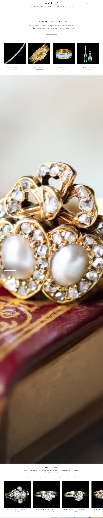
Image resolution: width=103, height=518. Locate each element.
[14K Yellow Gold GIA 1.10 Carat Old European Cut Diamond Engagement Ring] (75, 494)
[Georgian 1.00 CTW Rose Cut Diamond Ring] (17, 494)
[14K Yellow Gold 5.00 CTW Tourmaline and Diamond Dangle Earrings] (88, 53)
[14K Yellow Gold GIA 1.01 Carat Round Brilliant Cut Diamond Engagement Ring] (46, 494)
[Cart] (98, 3)
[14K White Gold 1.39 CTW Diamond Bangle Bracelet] (15, 53)
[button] (42, 7)
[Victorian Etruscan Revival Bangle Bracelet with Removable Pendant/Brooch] (39, 53)
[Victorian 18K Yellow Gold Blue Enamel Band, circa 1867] (64, 53)
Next (100, 494)
